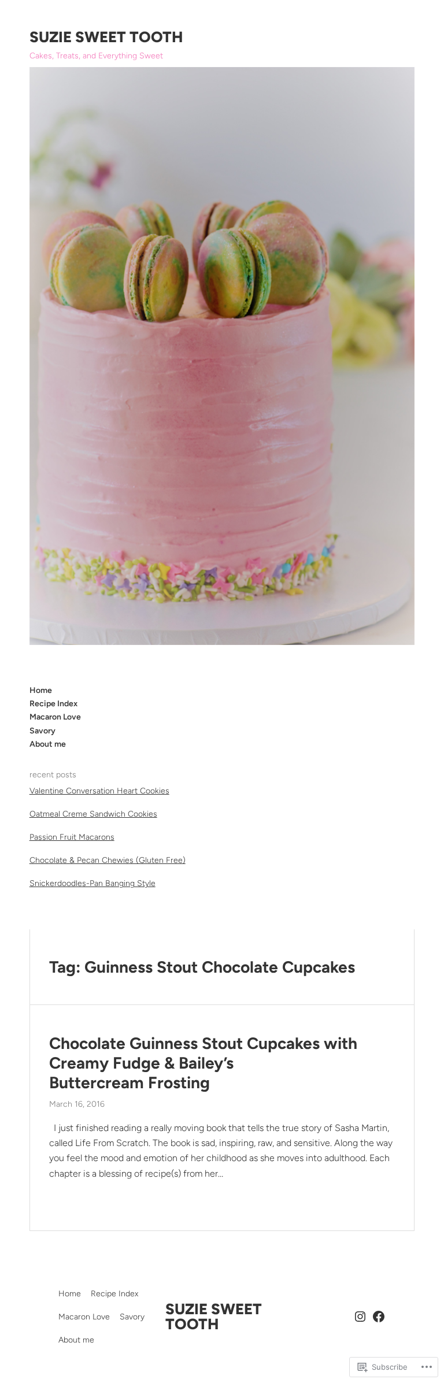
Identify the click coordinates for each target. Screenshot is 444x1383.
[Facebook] (379, 1316)
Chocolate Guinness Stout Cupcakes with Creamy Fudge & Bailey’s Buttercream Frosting (203, 1063)
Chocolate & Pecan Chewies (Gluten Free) (107, 860)
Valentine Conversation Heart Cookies (99, 791)
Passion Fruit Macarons (71, 837)
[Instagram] (360, 1316)
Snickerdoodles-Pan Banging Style (92, 883)
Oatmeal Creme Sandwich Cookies (93, 814)
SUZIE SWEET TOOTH (106, 37)
